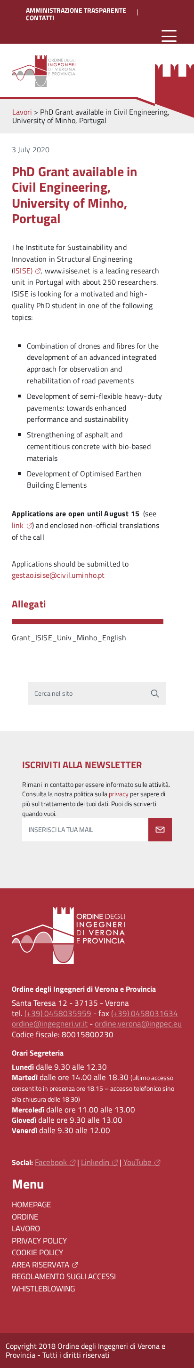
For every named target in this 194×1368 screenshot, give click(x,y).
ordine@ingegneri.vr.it (50, 1024)
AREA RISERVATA (40, 1265)
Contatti (40, 18)
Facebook (51, 1162)
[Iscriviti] (160, 829)
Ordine (25, 1217)
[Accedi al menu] (169, 36)
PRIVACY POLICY (39, 1241)
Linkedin (95, 1162)
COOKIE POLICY (37, 1252)
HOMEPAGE (31, 1204)
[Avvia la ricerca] (155, 693)
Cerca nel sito (53, 693)
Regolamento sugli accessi (64, 1276)
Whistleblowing (43, 1288)
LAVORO (26, 1228)
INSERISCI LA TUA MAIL (61, 829)
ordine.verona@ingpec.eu (138, 1024)
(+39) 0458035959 (57, 1013)
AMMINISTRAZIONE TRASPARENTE (76, 10)
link (18, 525)
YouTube (137, 1162)
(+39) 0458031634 (144, 1013)
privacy (119, 794)
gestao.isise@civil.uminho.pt (58, 575)
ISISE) (23, 270)
